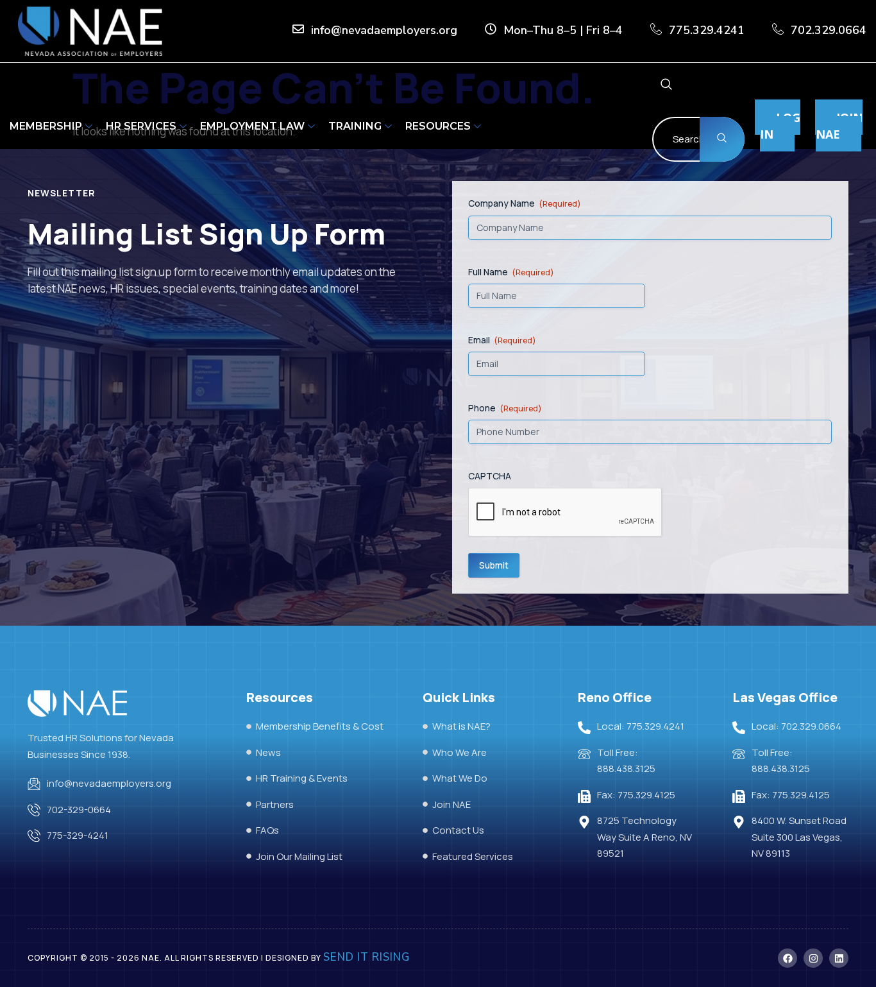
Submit (494, 565)
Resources (438, 126)
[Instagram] (813, 958)
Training (355, 126)
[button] (666, 86)
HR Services (141, 126)
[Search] (722, 139)
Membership (46, 126)
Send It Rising (366, 957)
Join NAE (839, 126)
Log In (780, 126)
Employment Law (252, 126)
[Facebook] (787, 958)
